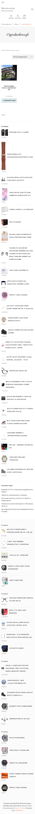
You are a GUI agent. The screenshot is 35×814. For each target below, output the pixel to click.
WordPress (19, 810)
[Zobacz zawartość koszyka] (24, 16)
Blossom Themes (19, 808)
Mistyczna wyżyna (8, 8)
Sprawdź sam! (10, 100)
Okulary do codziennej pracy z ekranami (14, 495)
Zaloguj (18, 18)
